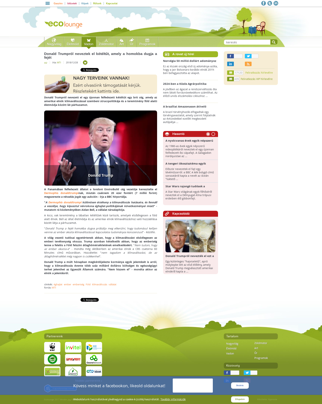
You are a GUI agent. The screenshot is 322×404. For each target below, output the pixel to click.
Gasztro (58, 3)
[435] (230, 79)
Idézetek (72, 3)
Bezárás (240, 385)
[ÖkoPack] (52, 359)
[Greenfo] (52, 371)
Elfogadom (240, 399)
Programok (147, 44)
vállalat (112, 284)
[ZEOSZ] (73, 371)
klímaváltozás (99, 284)
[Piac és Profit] (73, 359)
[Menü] (47, 3)
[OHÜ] (94, 347)
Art (121, 44)
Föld (88, 284)
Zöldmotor (106, 44)
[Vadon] (85, 62)
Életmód (73, 44)
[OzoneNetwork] (94, 359)
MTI (59, 62)
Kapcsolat (111, 3)
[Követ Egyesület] (94, 371)
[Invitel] (73, 347)
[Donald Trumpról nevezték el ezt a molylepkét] (190, 235)
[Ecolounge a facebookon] (263, 3)
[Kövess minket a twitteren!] (269, 3)
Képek (85, 3)
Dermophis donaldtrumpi (61, 193)
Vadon (88, 44)
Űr (131, 44)
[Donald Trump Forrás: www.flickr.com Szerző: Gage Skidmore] (100, 147)
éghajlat (58, 284)
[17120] (230, 72)
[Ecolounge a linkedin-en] (276, 3)
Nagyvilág (54, 44)
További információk (173, 399)
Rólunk (97, 3)
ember (67, 284)
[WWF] (52, 347)
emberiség (78, 284)
